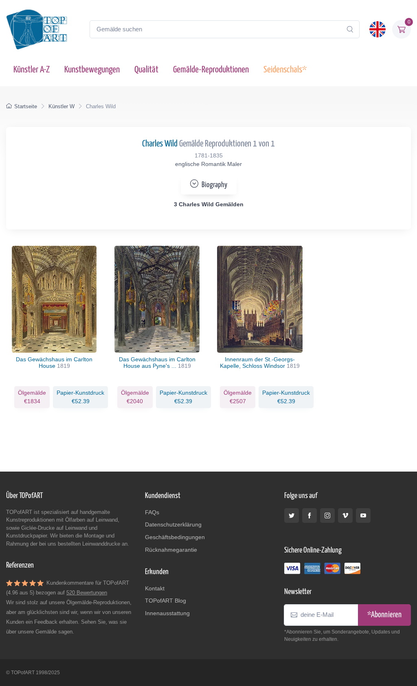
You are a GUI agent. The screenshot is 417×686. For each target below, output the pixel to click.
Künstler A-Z (31, 69)
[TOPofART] (36, 29)
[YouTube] (363, 515)
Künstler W (61, 106)
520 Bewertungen (86, 593)
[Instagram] (327, 515)
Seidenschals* (285, 69)
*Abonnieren (384, 615)
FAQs (152, 512)
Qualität (146, 69)
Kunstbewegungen (92, 69)
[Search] (350, 29)
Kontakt (155, 588)
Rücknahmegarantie (171, 549)
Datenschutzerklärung (173, 524)
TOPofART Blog (165, 600)
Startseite (25, 106)
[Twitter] (291, 515)
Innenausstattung (167, 613)
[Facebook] (309, 515)
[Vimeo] (345, 515)
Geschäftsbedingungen (175, 537)
